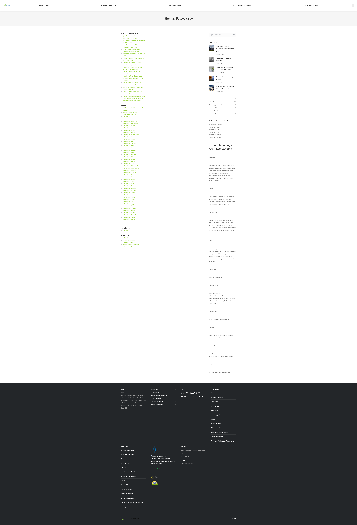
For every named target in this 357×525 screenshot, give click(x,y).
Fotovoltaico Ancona (129, 126)
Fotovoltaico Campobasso (131, 168)
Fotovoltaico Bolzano (129, 157)
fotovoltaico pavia (214, 127)
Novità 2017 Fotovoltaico (130, 69)
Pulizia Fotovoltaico (129, 247)
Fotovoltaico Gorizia (129, 213)
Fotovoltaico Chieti (128, 181)
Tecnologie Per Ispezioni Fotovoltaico (222, 441)
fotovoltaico (193, 393)
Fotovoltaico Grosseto (130, 215)
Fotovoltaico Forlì (128, 206)
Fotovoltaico (126, 117)
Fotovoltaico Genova (129, 210)
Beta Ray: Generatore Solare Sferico (134, 96)
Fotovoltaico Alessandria (130, 123)
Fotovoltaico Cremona (129, 188)
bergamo (183, 393)
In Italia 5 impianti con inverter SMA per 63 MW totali (225, 87)
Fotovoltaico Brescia (129, 159)
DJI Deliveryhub (214, 241)
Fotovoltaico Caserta (129, 172)
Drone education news (218, 393)
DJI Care (211, 189)
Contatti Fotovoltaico (129, 114)
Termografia (124, 507)
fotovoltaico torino (214, 132)
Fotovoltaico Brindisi (129, 161)
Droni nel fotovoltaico (217, 397)
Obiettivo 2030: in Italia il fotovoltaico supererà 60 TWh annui (225, 48)
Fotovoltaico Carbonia (129, 170)
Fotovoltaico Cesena (129, 179)
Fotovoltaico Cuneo (129, 192)
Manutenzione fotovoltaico (129, 472)
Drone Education (214, 346)
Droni (210, 364)
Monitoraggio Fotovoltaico (219, 415)
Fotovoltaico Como (129, 184)
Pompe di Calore (128, 242)
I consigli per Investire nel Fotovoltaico (223, 59)
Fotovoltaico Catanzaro (130, 177)
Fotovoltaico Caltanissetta (131, 166)
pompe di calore (191, 396)
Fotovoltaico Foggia (129, 204)
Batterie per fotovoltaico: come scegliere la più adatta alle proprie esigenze (133, 78)
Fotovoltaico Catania (129, 175)
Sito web (125, 230)
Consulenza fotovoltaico (130, 112)
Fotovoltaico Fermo (129, 197)
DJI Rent (211, 327)
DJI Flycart (212, 269)
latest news (214, 410)
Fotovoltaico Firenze (129, 201)
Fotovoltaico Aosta (129, 130)
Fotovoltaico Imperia (129, 217)
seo (138, 518)
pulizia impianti (199, 396)
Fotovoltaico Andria (129, 128)
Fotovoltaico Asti (128, 137)
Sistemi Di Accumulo (129, 240)
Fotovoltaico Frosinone (130, 208)
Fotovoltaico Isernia (129, 219)
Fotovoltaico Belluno (129, 146)
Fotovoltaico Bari (128, 141)
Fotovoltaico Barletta (129, 143)
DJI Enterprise (213, 285)
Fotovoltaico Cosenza (129, 186)
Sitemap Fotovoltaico (127, 498)
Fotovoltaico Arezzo (129, 132)
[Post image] (211, 48)
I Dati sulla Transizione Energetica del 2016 (226, 78)
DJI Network (213, 311)
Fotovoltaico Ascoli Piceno (131, 134)
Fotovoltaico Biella (128, 152)
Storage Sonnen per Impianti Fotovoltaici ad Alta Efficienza (225, 69)
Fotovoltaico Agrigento (130, 121)
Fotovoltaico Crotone (129, 190)
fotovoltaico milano (215, 135)
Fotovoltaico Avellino (129, 139)
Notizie (213, 419)
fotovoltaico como (214, 130)
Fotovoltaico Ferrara (129, 199)
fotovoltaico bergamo (215, 125)
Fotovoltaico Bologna (129, 155)
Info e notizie (215, 406)
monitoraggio (184, 396)
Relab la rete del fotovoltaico (219, 432)
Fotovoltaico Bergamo (129, 150)
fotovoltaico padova (215, 137)
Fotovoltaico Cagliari (129, 163)
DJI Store (212, 158)
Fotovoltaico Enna (128, 195)
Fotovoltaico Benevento (130, 148)
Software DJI (213, 212)
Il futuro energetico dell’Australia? (133, 67)
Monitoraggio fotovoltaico (131, 244)
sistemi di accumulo (185, 399)
